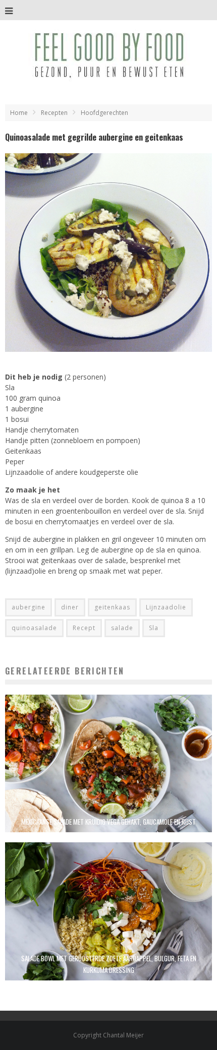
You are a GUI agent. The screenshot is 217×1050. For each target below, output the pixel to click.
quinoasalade (34, 628)
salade (122, 628)
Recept (84, 628)
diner (70, 607)
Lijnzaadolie (166, 607)
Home (19, 112)
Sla (153, 628)
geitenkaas (112, 607)
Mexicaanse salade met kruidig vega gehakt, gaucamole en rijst (108, 822)
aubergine (28, 607)
